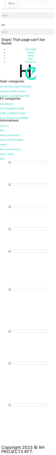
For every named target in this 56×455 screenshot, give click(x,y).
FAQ (2, 130)
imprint (3, 144)
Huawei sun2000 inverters (13, 91)
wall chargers (6, 103)
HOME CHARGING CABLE (12, 113)
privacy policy (7, 154)
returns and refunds (9, 135)
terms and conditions (10, 149)
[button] (28, 8)
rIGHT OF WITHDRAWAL (12, 140)
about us (4, 125)
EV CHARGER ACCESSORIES (14, 118)
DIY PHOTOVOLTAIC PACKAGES (15, 86)
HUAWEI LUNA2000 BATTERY (15, 96)
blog (2, 158)
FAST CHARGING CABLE (12, 108)
